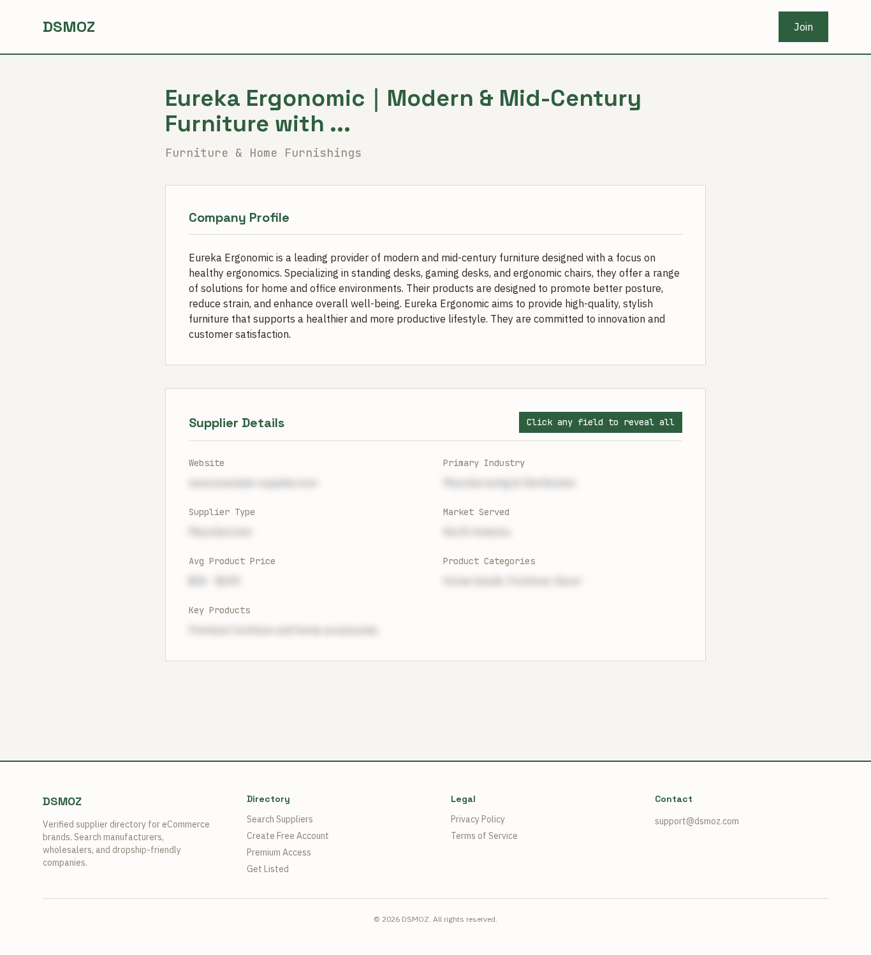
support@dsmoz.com (697, 821)
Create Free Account (288, 836)
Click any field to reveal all (601, 422)
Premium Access (279, 852)
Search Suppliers (280, 819)
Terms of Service (484, 836)
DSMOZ (69, 26)
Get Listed (268, 869)
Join (803, 26)
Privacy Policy (478, 819)
